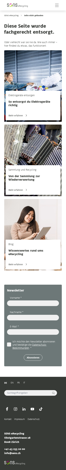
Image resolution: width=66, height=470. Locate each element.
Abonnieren (33, 357)
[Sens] (17, 5)
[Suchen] (53, 393)
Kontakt (7, 419)
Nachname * (16, 312)
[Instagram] (15, 409)
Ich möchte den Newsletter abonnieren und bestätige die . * (33, 344)
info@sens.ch (12, 453)
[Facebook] (7, 409)
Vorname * (16, 297)
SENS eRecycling (11, 15)
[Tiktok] (41, 409)
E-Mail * (14, 326)
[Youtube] (32, 409)
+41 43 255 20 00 (14, 449)
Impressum (19, 419)
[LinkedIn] (24, 409)
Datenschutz (34, 419)
